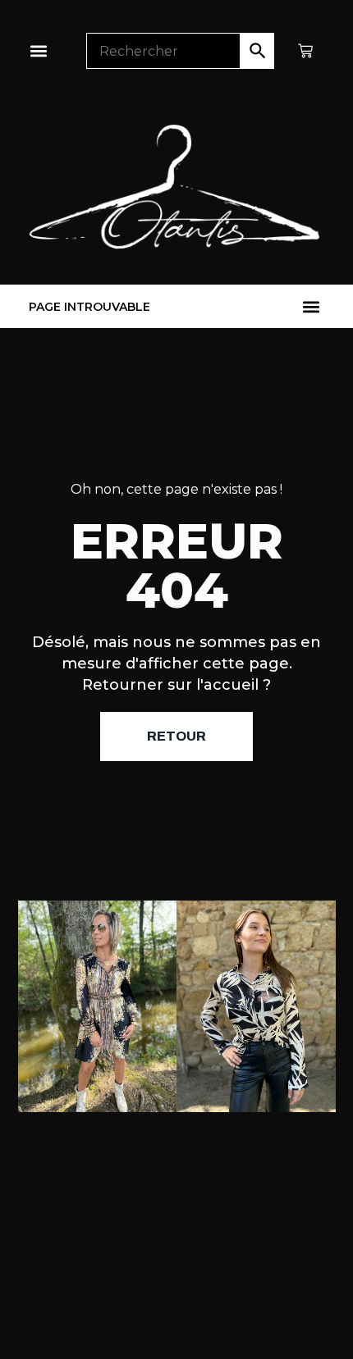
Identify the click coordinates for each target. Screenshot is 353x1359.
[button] (38, 51)
